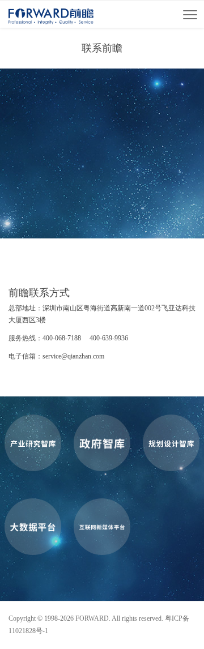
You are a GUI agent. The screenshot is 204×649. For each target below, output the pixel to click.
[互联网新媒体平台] (102, 526)
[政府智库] (102, 443)
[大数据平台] (33, 526)
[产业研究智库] (33, 443)
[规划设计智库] (171, 443)
